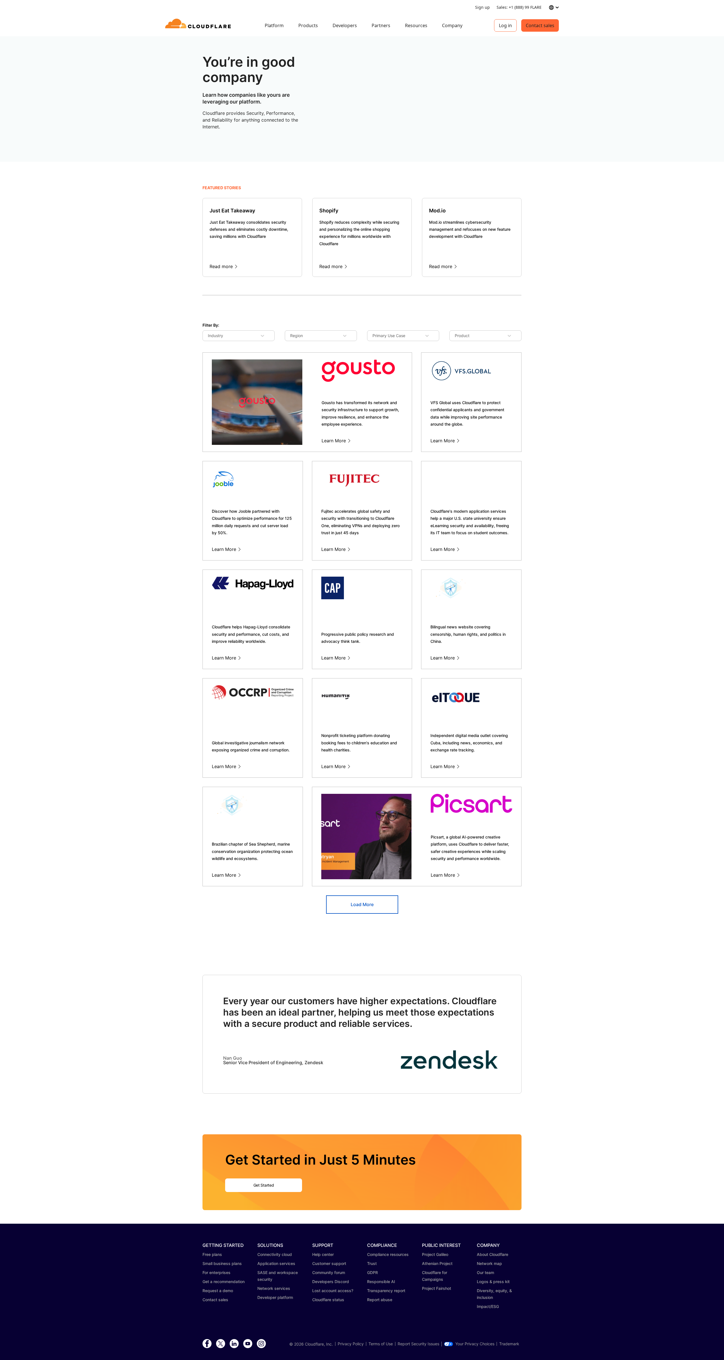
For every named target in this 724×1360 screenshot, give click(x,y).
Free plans (212, 1254)
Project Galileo (435, 1254)
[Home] (199, 25)
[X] (220, 1344)
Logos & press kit (493, 1281)
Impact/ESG (488, 1306)
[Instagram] (261, 1344)
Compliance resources (388, 1254)
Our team (485, 1272)
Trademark (509, 1344)
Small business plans (222, 1263)
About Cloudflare (492, 1254)
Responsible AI (381, 1281)
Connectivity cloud (274, 1254)
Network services (273, 1288)
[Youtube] (247, 1344)
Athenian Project (437, 1263)
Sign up (482, 7)
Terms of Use (381, 1344)
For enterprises (216, 1272)
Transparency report (386, 1290)
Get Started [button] (263, 1185)
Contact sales (540, 25)
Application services (276, 1263)
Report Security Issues (418, 1344)
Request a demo (217, 1290)
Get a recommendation (223, 1281)
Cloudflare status (328, 1299)
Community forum (328, 1272)
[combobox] (212, 335)
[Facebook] (207, 1344)
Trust (372, 1263)
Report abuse (379, 1299)
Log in (505, 25)
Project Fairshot (436, 1288)
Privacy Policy (351, 1344)
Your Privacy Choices (474, 1344)
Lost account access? (332, 1290)
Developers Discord (330, 1281)
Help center (323, 1254)
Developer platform (275, 1297)
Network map (489, 1263)
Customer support (329, 1263)
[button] (449, 1069)
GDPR (372, 1272)
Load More (362, 904)
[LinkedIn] (234, 1344)
